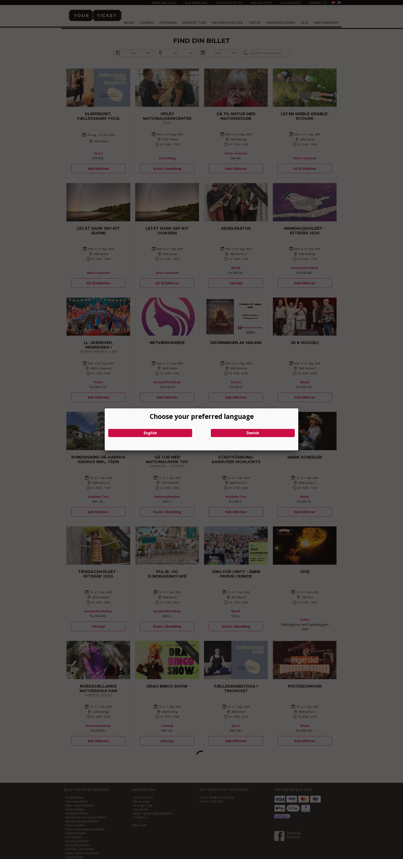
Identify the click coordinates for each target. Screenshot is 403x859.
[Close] (298, 408)
